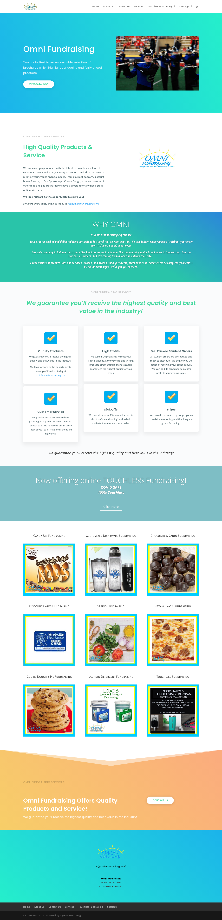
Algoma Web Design (71, 915)
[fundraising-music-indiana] (157, 89)
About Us (108, 6)
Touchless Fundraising (159, 6)
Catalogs (184, 6)
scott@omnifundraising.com (83, 203)
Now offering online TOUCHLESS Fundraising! (111, 480)
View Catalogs (38, 84)
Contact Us (124, 6)
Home (95, 6)
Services (138, 6)
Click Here (111, 506)
